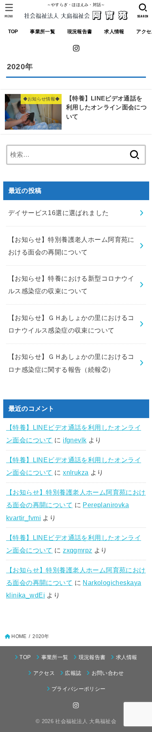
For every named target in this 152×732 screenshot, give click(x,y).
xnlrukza (75, 472)
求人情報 (114, 31)
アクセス (44, 673)
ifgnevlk (74, 440)
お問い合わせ (108, 673)
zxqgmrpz (77, 550)
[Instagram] (76, 48)
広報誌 (73, 673)
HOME (18, 636)
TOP (13, 31)
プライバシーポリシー (78, 689)
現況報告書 (79, 31)
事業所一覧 (42, 31)
